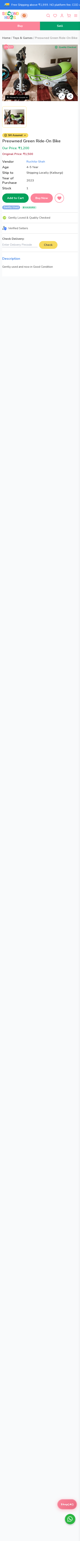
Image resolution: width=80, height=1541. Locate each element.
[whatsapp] (70, 1519)
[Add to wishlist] (59, 198)
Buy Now (41, 198)
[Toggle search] (48, 16)
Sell (60, 26)
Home (6, 38)
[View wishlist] (55, 16)
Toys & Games (23, 38)
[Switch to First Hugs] (24, 15)
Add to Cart (15, 198)
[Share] (70, 96)
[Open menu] (76, 16)
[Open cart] (69, 16)
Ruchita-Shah (35, 162)
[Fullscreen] (61, 96)
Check (48, 245)
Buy (20, 26)
